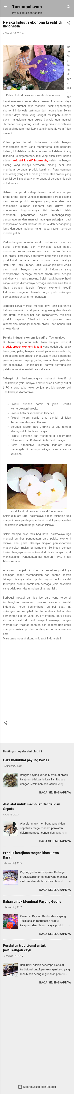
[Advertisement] (37, 682)
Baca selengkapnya (55, 792)
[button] (68, 23)
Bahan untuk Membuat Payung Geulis (32, 901)
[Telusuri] (68, 7)
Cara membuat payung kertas (26, 760)
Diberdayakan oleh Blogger (39, 1087)
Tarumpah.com (27, 6)
